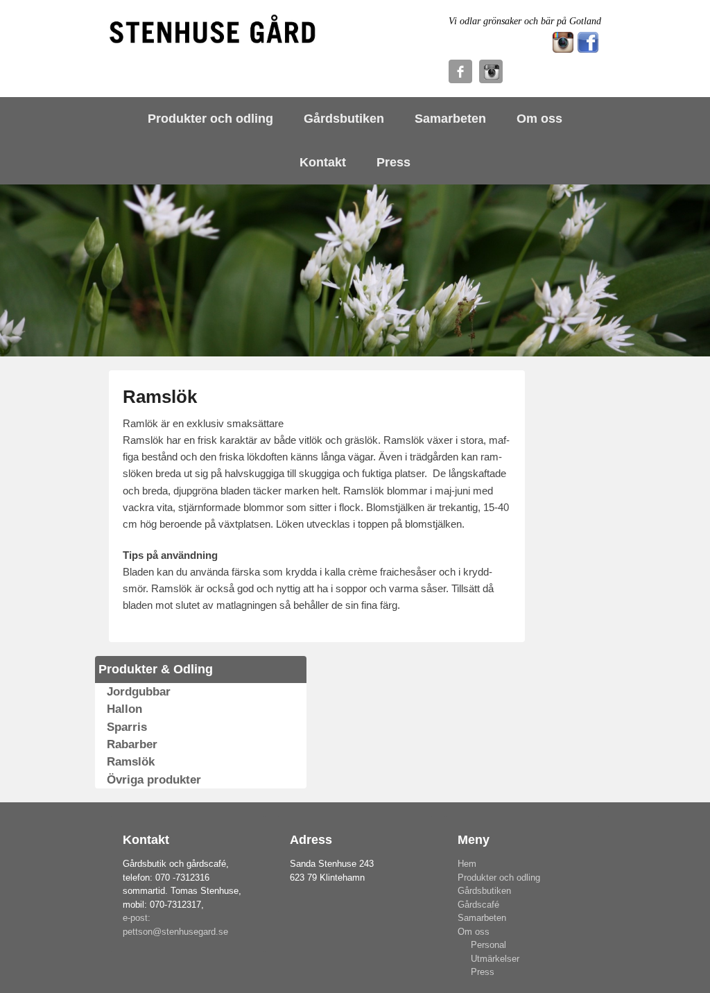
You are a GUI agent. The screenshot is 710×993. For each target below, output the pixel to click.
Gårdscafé (478, 904)
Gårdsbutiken (344, 119)
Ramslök (160, 396)
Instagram (491, 71)
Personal (488, 945)
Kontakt (323, 162)
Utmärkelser (495, 958)
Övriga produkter (154, 779)
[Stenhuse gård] (213, 30)
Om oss (539, 119)
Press (393, 162)
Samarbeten (450, 119)
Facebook (460, 71)
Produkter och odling (210, 119)
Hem (467, 863)
